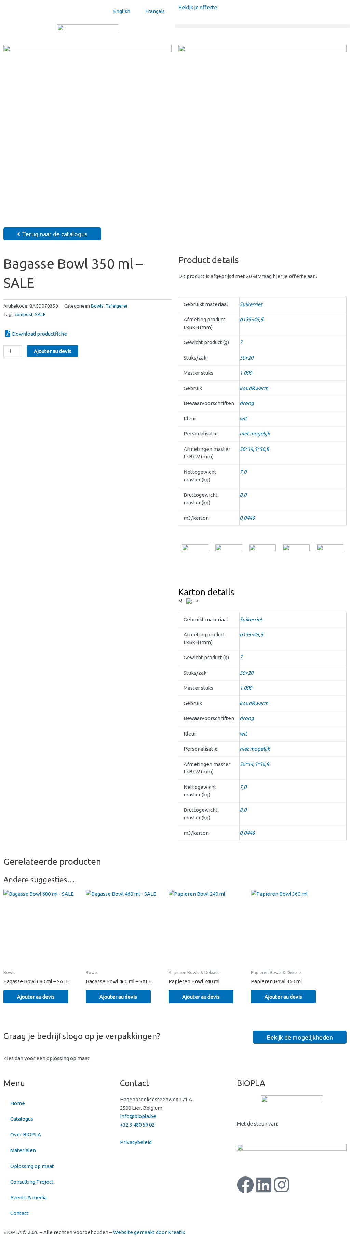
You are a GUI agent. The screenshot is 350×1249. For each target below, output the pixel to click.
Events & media (28, 1197)
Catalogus (21, 1119)
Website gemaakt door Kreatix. (149, 1232)
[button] (262, 26)
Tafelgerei (116, 306)
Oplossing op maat (32, 1166)
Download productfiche (39, 334)
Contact (19, 1213)
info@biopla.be (138, 1116)
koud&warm (254, 388)
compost (24, 314)
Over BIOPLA (25, 1134)
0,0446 (247, 518)
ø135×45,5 (251, 319)
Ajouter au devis (52, 351)
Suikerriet (251, 304)
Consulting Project (32, 1182)
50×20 (246, 358)
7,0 (243, 472)
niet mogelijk (255, 434)
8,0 (243, 495)
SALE (40, 314)
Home (17, 1103)
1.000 (246, 373)
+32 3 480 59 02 (137, 1125)
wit (243, 418)
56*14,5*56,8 (254, 449)
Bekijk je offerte (197, 7)
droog (247, 403)
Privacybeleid (136, 1142)
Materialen (23, 1150)
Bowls (97, 306)
